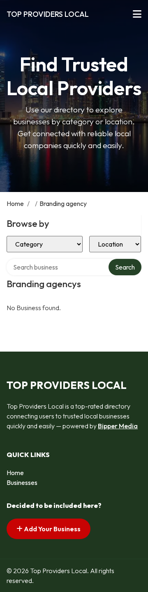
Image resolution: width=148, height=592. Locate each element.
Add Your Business (52, 529)
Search (125, 267)
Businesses (22, 482)
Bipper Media (118, 426)
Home (15, 203)
